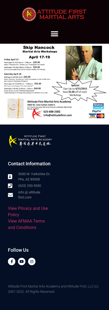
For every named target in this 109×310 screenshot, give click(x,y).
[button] (55, 34)
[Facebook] (11, 261)
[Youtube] (21, 261)
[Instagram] (31, 261)
